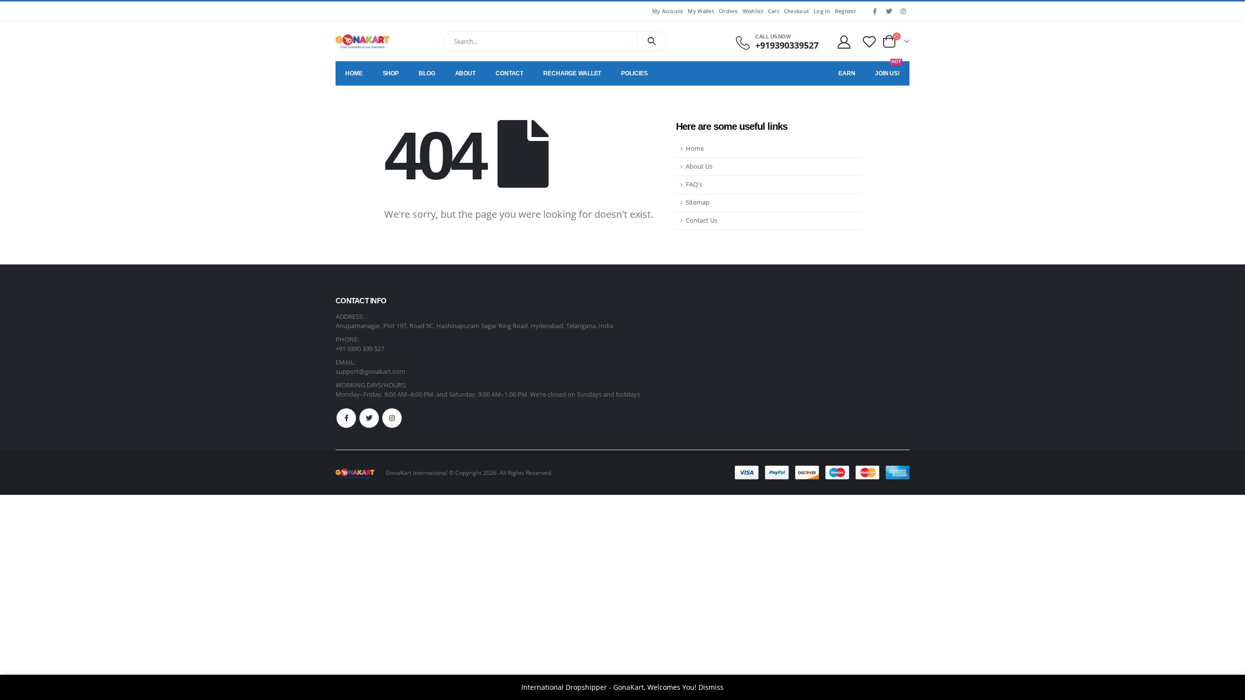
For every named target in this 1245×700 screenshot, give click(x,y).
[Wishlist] (869, 41)
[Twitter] (889, 11)
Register (845, 11)
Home (354, 73)
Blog (427, 73)
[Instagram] (903, 11)
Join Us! (888, 69)
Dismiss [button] (711, 687)
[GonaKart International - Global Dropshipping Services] (363, 41)
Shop (391, 73)
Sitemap (698, 202)
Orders (728, 11)
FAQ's (694, 184)
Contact (509, 73)
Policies (634, 73)
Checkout (796, 11)
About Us (699, 166)
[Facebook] (875, 11)
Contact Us (701, 220)
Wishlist (753, 11)
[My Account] (844, 41)
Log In (822, 11)
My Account (667, 11)
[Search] (652, 41)
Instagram (392, 418)
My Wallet (700, 11)
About (465, 73)
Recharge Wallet (572, 73)
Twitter (369, 418)
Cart (773, 11)
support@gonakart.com (370, 371)
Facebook (346, 418)
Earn (846, 73)
